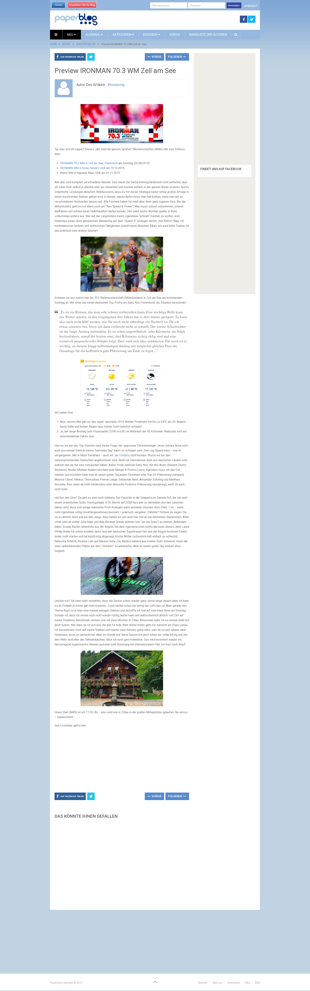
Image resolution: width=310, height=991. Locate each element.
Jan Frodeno (122, 455)
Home (58, 4)
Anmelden (234, 5)
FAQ (247, 982)
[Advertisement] (169, 19)
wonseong (116, 85)
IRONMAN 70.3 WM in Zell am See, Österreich (89, 163)
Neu (70, 34)
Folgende (175, 56)
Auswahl (93, 34)
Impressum (233, 982)
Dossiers (150, 34)
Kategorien (122, 34)
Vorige (156, 56)
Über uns (217, 982)
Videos (174, 34)
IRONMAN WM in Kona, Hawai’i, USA (82, 168)
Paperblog (56, 982)
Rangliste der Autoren (208, 34)
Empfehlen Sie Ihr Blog (82, 4)
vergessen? (250, 5)
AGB (257, 982)
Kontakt (202, 982)
